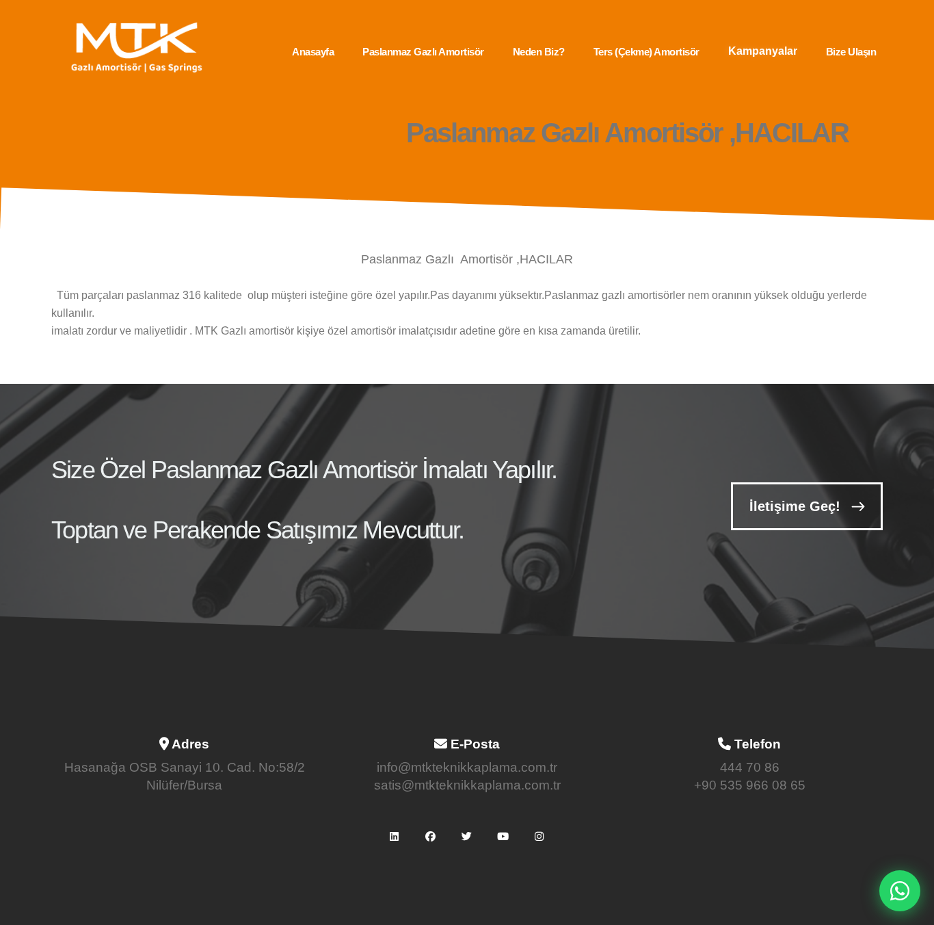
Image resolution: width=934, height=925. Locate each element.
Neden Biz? (539, 51)
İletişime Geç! (794, 506)
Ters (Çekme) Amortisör (646, 51)
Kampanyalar (762, 51)
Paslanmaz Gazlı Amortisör (423, 51)
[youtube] (503, 836)
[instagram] (539, 836)
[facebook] (430, 836)
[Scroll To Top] (910, 909)
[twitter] (467, 836)
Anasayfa (313, 51)
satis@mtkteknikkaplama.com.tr (467, 785)
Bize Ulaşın (851, 51)
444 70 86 (749, 767)
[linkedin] (394, 836)
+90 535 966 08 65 (749, 785)
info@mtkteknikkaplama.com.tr (467, 767)
